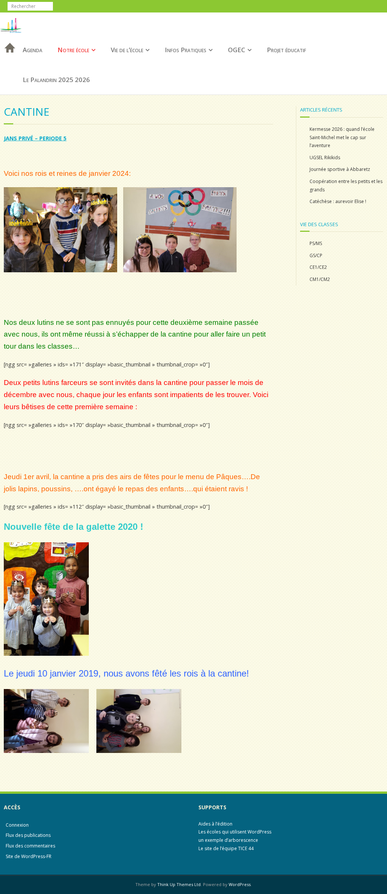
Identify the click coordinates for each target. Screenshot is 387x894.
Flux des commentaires (30, 846)
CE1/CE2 (318, 267)
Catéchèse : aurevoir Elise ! (338, 201)
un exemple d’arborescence (228, 840)
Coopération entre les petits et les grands (346, 185)
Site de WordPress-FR (28, 856)
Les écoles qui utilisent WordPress (234, 832)
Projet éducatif (286, 49)
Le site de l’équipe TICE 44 (226, 848)
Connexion (17, 825)
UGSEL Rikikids (325, 157)
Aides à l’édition (215, 824)
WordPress (240, 884)
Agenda (32, 49)
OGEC (236, 49)
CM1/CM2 (320, 279)
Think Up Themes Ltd (179, 884)
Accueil (7, 58)
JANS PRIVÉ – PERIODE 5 (35, 138)
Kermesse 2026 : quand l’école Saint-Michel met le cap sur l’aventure (342, 137)
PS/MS (316, 243)
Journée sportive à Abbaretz (340, 169)
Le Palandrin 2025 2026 (56, 79)
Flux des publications (28, 835)
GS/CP (316, 255)
